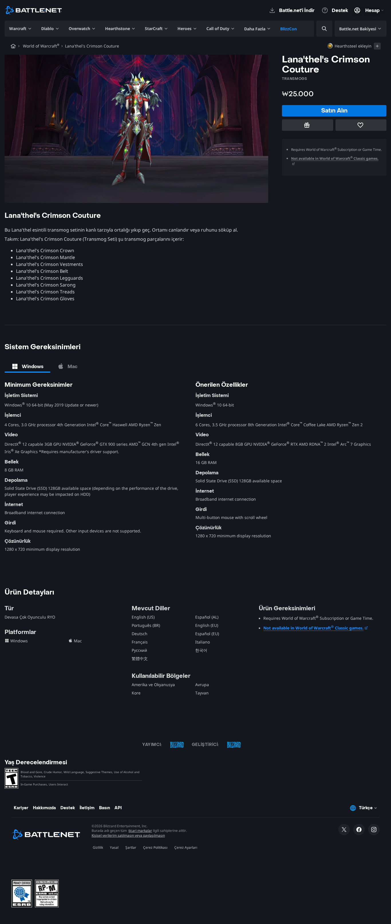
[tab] (27, 366)
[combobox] (319, 29)
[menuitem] (21, 29)
